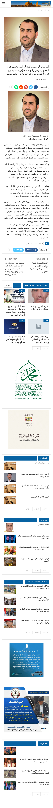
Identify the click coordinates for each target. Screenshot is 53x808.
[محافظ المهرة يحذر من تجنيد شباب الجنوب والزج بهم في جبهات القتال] (10, 623)
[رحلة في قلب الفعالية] (10, 466)
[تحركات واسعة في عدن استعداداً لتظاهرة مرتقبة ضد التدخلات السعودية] (10, 589)
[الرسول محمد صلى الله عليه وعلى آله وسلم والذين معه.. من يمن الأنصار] (10, 488)
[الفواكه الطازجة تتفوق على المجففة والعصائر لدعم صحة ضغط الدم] (10, 550)
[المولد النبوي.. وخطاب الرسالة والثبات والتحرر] (38, 296)
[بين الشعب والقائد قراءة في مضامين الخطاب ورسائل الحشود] (38, 326)
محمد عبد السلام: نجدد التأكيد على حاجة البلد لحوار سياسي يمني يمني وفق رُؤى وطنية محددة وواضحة (14, 268)
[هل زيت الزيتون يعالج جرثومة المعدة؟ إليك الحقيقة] (10, 561)
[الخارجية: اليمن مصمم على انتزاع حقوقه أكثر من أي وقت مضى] (14, 326)
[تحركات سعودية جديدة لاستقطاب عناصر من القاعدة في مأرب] (10, 600)
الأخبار (46, 290)
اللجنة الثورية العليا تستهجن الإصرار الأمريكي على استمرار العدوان (38, 267)
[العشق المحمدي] (10, 527)
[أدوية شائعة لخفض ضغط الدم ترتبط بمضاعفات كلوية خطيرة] (10, 539)
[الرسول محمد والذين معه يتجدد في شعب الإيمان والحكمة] (10, 477)
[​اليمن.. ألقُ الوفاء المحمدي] (10, 500)
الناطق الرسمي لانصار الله (35, 243)
